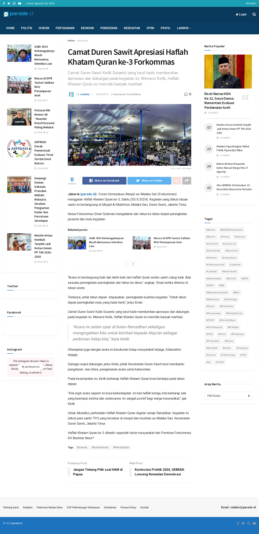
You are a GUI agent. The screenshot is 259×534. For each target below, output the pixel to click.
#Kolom (231, 278)
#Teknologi (228, 355)
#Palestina (226, 306)
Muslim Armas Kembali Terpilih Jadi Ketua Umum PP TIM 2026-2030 (234, 128)
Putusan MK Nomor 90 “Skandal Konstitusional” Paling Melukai (45, 118)
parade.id (88, 194)
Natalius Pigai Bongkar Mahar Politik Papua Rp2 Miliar (233, 148)
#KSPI (210, 285)
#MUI (236, 292)
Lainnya (183, 28)
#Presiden (213, 341)
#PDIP (210, 320)
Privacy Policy (128, 507)
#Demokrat (213, 250)
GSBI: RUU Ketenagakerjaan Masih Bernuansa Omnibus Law (106, 242)
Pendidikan (108, 28)
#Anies (210, 230)
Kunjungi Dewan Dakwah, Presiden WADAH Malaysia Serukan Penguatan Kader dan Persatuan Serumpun (41, 199)
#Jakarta (235, 264)
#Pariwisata (213, 313)
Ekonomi (87, 28)
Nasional (83, 40)
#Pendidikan (121, 447)
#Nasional (212, 299)
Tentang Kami (11, 507)
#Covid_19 (229, 244)
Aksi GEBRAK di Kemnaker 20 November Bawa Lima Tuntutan (234, 187)
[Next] (133, 264)
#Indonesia (229, 257)
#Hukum (211, 257)
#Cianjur (240, 236)
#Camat (82, 447)
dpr (208, 362)
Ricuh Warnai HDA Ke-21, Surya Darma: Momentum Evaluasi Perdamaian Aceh (219, 100)
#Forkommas (100, 447)
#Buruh (210, 236)
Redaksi (28, 507)
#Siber (227, 348)
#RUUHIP (212, 348)
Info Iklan (251, 3)
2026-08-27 (161, 247)
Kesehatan (132, 28)
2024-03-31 (102, 94)
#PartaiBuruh (234, 313)
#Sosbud (242, 348)
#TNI (243, 355)
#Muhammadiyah (217, 292)
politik (220, 362)
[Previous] (126, 264)
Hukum (44, 28)
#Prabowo (237, 334)
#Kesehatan (213, 278)
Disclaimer (110, 507)
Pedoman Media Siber (50, 507)
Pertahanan (65, 28)
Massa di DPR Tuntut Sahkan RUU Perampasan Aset (172, 240)
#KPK (244, 278)
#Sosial (211, 355)
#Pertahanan (214, 327)
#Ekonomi (231, 250)
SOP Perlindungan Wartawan (83, 507)
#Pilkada (233, 327)
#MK (222, 285)
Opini (150, 28)
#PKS (209, 334)
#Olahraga (230, 299)
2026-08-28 (96, 251)
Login (242, 14)
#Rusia (229, 341)
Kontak (144, 507)
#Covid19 (212, 244)
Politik (26, 28)
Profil (166, 28)
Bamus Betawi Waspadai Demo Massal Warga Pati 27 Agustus (232, 167)
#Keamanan (229, 271)
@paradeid (32, 367)
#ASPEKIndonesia (231, 230)
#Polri (222, 334)
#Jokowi (211, 271)
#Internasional (215, 264)
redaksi (85, 94)
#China (225, 236)
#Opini (210, 306)
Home (10, 28)
